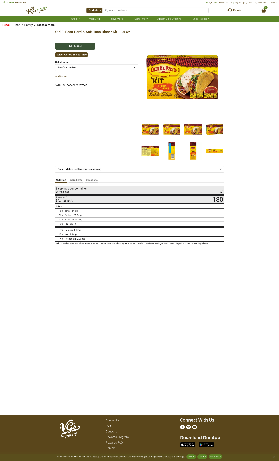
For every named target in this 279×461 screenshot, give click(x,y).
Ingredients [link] (76, 179)
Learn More (215, 456)
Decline (202, 456)
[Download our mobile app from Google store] (206, 444)
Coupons (111, 431)
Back (6, 25)
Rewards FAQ (114, 442)
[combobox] (94, 10)
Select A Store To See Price (71, 54)
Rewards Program (117, 437)
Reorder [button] (237, 10)
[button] (150, 129)
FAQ (108, 426)
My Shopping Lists (243, 2)
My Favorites (260, 2)
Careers (273, 2)
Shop (17, 25)
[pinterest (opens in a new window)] (188, 428)
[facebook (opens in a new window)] (182, 428)
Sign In (212, 2)
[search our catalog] (105, 10)
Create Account (225, 2)
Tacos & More (46, 25)
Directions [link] (92, 179)
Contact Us (113, 420)
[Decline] (274, 456)
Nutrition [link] (61, 179)
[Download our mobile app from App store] (187, 444)
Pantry (28, 25)
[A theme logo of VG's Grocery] (36, 10)
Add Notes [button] (61, 76)
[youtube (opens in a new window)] (194, 428)
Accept (191, 456)
